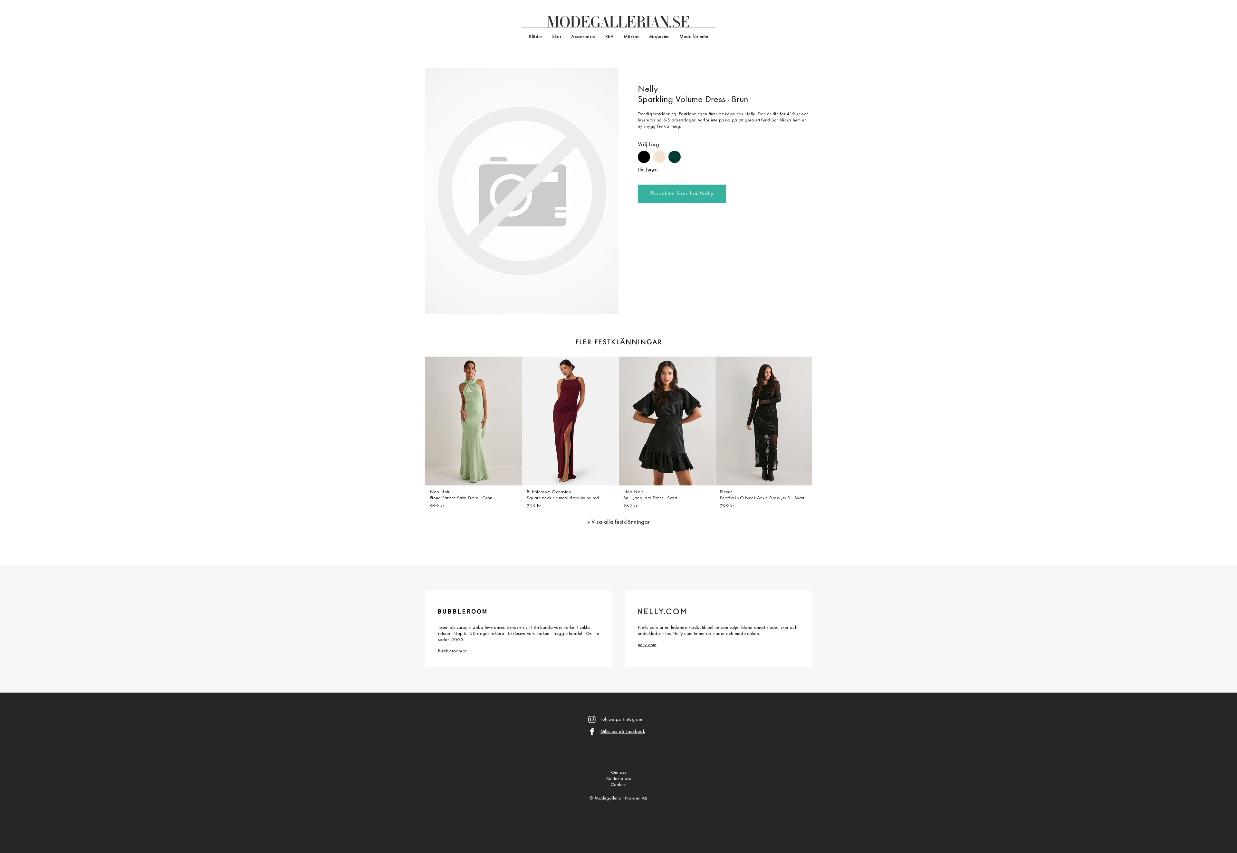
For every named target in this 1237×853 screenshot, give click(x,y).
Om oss (618, 772)
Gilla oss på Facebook (622, 731)
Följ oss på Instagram (621, 719)
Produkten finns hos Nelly (682, 194)
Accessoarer (583, 36)
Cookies (619, 784)
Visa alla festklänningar (620, 522)
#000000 (644, 154)
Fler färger (648, 169)
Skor (556, 36)
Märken (631, 36)
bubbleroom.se (452, 651)
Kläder (535, 36)
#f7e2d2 (659, 154)
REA (609, 36)
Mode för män (693, 36)
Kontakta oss (618, 778)
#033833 (674, 154)
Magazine (659, 36)
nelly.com (647, 645)
